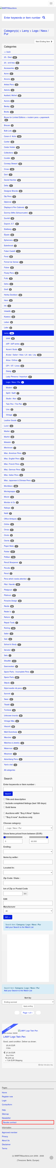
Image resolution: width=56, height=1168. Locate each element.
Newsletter (6, 1118)
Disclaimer (6, 1144)
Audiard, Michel (12, 95)
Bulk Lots (9, 130)
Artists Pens (10, 84)
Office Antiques (12, 518)
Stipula (8, 682)
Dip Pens (9, 196)
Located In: (8, 867)
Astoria (8, 90)
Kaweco (9, 316)
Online (8, 524)
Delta (8, 185)
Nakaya (8, 507)
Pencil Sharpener (12, 562)
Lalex (7, 327)
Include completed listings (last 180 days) (25, 803)
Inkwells (9, 311)
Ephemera (10, 240)
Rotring (9, 628)
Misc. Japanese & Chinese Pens (19, 480)
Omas (8, 529)
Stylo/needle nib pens (14, 688)
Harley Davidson (12, 294)
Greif (7, 289)
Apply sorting (28, 1006)
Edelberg (9, 229)
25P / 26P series (14, 343)
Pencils (9, 568)
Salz (7, 639)
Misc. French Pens (13, 464)
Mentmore (9, 447)
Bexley (8, 106)
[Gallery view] (27, 1018)
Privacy (5, 1136)
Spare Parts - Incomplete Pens (18, 671)
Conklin (9, 158)
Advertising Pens (12, 759)
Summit (8, 693)
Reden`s (9, 611)
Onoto (8, 535)
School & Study (12, 644)
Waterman (10, 748)
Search (8, 793)
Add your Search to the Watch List (19, 927)
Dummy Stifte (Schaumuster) (18, 212)
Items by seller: (10, 857)
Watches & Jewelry (13, 742)
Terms (4, 1148)
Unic (9, 409)
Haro (8, 300)
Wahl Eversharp (12, 732)
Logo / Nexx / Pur (14, 382)
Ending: (7, 846)
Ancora (9, 79)
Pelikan (9, 557)
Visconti (9, 726)
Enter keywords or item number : (19, 784)
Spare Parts (11, 677)
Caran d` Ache (12, 136)
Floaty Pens (10, 273)
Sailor (8, 633)
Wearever (10, 753)
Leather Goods (12, 420)
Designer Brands (12, 191)
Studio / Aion (13, 398)
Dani (7, 174)
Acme (8, 73)
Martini (8, 436)
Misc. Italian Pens (13, 475)
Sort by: (28, 997)
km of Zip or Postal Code (15, 888)
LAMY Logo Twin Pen (14, 1036)
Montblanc (10, 486)
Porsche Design (12, 600)
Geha (8, 284)
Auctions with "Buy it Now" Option (22, 813)
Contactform (7, 1104)
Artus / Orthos (13, 360)
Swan (8, 699)
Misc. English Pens (13, 458)
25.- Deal (10, 57)
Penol (7, 573)
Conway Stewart (12, 163)
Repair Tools (10, 622)
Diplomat (9, 202)
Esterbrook (10, 245)
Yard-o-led (10, 764)
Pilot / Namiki (11, 584)
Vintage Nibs (11, 721)
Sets (7, 655)
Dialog (10, 371)
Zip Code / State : (11, 878)
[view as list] (24, 1018)
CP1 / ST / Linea (14, 365)
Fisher (8, 267)
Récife (8, 606)
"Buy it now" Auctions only (18, 817)
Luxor (8, 425)
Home (4, 1092)
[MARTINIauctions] (28, 8)
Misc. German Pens (14, 469)
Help (4, 1110)
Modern (11, 387)
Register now (7, 1096)
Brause (8, 125)
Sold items (10, 807)
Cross (8, 169)
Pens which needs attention (16, 578)
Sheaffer (9, 660)
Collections (10, 152)
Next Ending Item (43, 41)
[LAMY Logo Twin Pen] (28, 1030)
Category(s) (11, 31)
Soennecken (10, 666)
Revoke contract (9, 1122)
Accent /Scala (13, 349)
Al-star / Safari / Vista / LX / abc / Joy (23, 354)
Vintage (11, 414)
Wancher (9, 737)
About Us (6, 1140)
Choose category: (12, 823)
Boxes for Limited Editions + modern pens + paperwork (26, 118)
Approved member (9, 1132)
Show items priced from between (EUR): (23, 833)
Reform (8, 617)
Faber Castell (12, 251)
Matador (9, 442)
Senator (9, 650)
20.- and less (11, 62)
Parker (9, 551)
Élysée (8, 234)
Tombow (9, 710)
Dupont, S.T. (11, 223)
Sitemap (5, 1114)
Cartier (8, 141)
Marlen (8, 431)
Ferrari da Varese (13, 262)
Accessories (11, 68)
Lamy (25, 31)
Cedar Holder (11, 147)
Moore (8, 496)
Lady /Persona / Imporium (18, 376)
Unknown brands (13, 715)
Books (8, 111)
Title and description (15, 799)
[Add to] (52, 1036)
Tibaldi (8, 704)
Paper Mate (10, 546)
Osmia (8, 540)
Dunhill (8, 218)
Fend (8, 256)
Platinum (9, 595)
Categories (10, 46)
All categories (10, 770)
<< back (7, 51)
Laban (8, 322)
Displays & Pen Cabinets (15, 207)
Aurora (8, 101)
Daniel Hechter (12, 180)
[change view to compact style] (31, 1018)
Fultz (8, 278)
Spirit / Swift (12, 393)
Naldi (7, 513)
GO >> (8, 917)
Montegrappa (11, 491)
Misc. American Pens (14, 453)
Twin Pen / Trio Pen (16, 404)
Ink (7, 305)
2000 (10, 338)
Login (4, 1100)
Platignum (10, 589)
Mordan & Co (11, 502)
